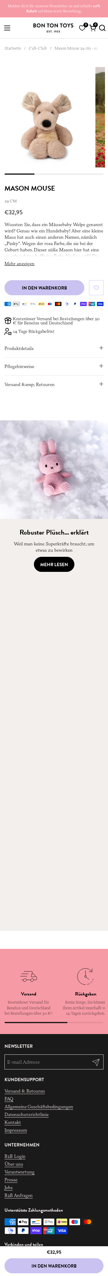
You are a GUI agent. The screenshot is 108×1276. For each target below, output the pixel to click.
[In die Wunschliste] (96, 287)
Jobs (8, 1187)
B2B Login (15, 1156)
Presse (10, 1179)
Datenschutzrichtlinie (26, 1114)
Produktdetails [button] (19, 348)
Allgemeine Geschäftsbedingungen (38, 1106)
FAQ (8, 1099)
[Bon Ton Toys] (53, 27)
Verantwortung (19, 1172)
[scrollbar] (54, 174)
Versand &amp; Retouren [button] (29, 384)
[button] (101, 28)
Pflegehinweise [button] (19, 366)
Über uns (13, 1164)
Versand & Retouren (24, 1091)
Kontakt (12, 1122)
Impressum (15, 1130)
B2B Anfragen (18, 1195)
